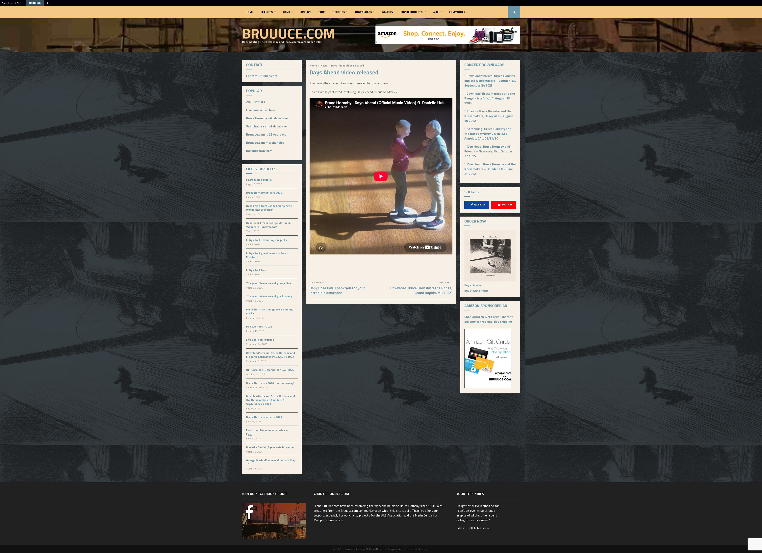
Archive (305, 12)
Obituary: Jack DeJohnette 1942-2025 (270, 370)
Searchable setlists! (259, 179)
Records (339, 12)
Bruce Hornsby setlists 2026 (264, 193)
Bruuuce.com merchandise (265, 142)
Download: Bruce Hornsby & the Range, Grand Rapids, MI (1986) (421, 290)
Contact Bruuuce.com (261, 75)
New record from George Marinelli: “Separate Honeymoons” (268, 225)
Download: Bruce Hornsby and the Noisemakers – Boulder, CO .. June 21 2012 (490, 169)
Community (457, 12)
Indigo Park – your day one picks (266, 240)
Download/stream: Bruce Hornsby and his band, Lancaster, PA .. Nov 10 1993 (270, 355)
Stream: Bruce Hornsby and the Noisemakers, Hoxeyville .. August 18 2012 (488, 116)
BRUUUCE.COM (288, 33)
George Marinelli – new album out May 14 (270, 462)
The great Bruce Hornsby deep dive (268, 283)
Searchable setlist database (266, 126)
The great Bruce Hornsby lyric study (269, 296)
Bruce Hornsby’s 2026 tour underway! (270, 383)
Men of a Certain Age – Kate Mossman (270, 447)
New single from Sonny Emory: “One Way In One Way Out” (269, 208)
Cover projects (411, 12)
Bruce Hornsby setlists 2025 (264, 417)
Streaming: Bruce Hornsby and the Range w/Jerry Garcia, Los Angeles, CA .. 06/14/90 (487, 133)
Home (249, 12)
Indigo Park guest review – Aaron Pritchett (267, 255)
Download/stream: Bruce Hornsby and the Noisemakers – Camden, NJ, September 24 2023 (270, 400)
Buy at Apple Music (476, 290)
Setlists (267, 12)
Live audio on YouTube (260, 339)
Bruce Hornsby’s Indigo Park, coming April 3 (269, 311)
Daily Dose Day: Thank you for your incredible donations (337, 290)
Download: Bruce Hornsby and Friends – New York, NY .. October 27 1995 (488, 151)
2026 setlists (255, 101)
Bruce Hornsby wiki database (267, 118)
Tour (322, 12)
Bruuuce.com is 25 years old (266, 134)
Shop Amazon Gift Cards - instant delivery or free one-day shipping (488, 319)
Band (286, 12)
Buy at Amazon (473, 285)
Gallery (387, 12)
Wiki (436, 12)
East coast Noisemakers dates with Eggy (268, 432)
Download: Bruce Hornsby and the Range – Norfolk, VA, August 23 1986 (489, 98)
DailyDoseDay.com (259, 150)
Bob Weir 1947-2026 (259, 326)
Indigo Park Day (256, 270)
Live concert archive (260, 110)
